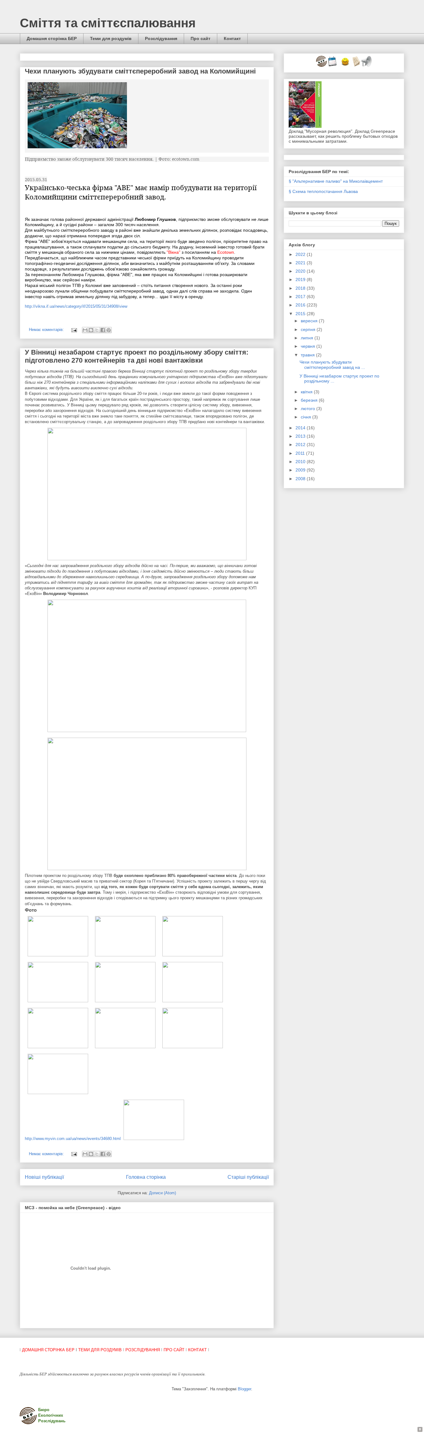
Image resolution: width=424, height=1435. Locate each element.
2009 (301, 469)
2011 (300, 453)
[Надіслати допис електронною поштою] (73, 329)
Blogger (244, 1389)
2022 (301, 254)
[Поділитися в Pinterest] (109, 330)
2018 (301, 288)
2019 (301, 279)
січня (306, 416)
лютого (308, 408)
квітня (307, 391)
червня (308, 346)
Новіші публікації (44, 1177)
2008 (301, 478)
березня (310, 400)
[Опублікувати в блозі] (91, 330)
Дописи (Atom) (162, 1193)
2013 (301, 436)
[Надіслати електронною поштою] (85, 330)
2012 (301, 444)
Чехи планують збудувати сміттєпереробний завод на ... (332, 365)
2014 (301, 427)
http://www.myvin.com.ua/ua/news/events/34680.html (73, 1138)
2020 (301, 271)
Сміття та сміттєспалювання (108, 23)
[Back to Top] (419, 1430)
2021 (301, 262)
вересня (310, 320)
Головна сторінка (146, 1177)
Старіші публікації (248, 1177)
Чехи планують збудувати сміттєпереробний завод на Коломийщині (140, 71)
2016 (301, 304)
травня (308, 354)
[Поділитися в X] (97, 330)
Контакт (232, 38)
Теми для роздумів (111, 38)
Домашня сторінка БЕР (52, 38)
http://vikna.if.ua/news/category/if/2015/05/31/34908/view (76, 306)
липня (307, 337)
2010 (301, 461)
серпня (309, 329)
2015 (301, 313)
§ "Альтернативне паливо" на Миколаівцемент (336, 181)
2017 (301, 296)
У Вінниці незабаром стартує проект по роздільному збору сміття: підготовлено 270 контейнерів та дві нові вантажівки (136, 356)
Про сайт (200, 38)
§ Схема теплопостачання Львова (323, 191)
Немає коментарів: (47, 329)
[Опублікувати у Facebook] (103, 330)
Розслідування (161, 38)
